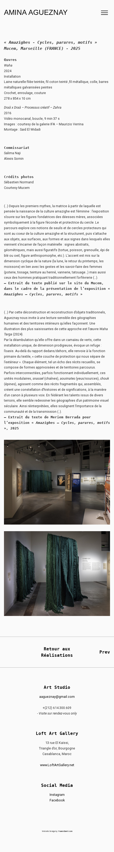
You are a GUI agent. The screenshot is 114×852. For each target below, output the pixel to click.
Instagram (57, 795)
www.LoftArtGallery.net (57, 765)
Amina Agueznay (36, 12)
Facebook (57, 800)
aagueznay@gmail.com (57, 697)
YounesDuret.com (65, 831)
